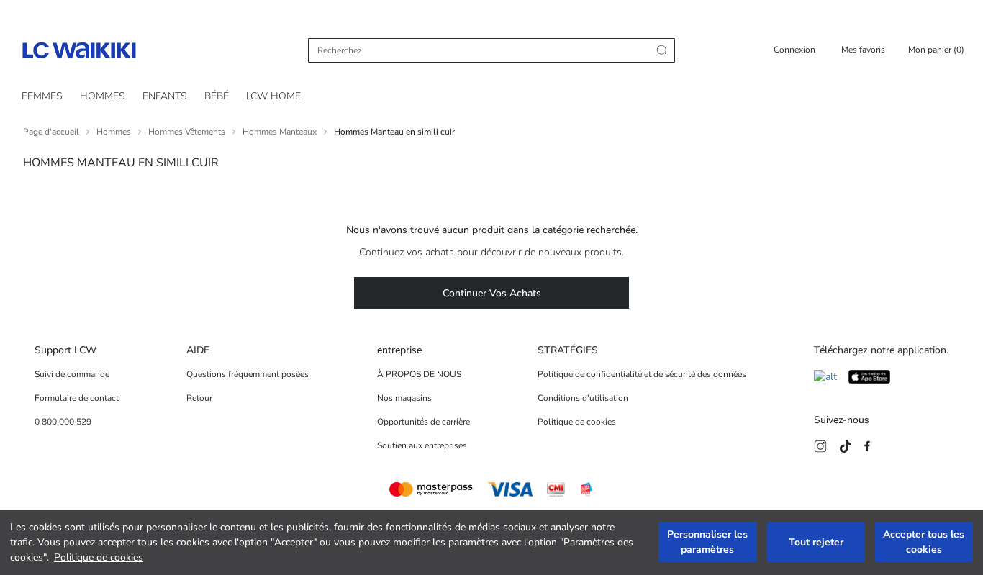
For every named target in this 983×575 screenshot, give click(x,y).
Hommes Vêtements (186, 131)
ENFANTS (164, 96)
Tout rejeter (816, 542)
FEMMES (42, 96)
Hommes (113, 131)
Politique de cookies (98, 557)
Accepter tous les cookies (923, 542)
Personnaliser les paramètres (707, 542)
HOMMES (102, 96)
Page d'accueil (51, 131)
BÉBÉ (216, 96)
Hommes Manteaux (280, 131)
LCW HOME (273, 96)
